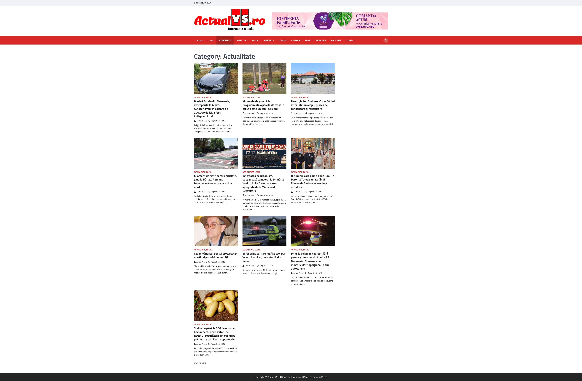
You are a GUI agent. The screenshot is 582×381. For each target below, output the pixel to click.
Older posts (200, 363)
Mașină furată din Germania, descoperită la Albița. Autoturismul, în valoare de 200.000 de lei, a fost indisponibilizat (212, 108)
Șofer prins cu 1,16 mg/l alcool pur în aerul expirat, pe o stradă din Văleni (263, 257)
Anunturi (241, 40)
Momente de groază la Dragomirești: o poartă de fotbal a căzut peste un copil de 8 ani (263, 105)
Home (199, 40)
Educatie (336, 40)
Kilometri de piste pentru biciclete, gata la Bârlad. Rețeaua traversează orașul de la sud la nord (215, 181)
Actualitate (225, 40)
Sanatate (269, 40)
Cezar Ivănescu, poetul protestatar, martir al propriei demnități (215, 255)
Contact (350, 40)
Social (255, 40)
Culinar (295, 40)
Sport (308, 40)
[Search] (385, 40)
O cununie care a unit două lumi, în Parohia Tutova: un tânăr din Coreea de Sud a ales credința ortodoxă (312, 181)
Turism (282, 40)
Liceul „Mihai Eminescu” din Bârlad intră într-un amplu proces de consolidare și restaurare (313, 105)
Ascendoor (296, 377)
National (321, 40)
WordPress (321, 377)
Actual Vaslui (201, 120)
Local (210, 40)
